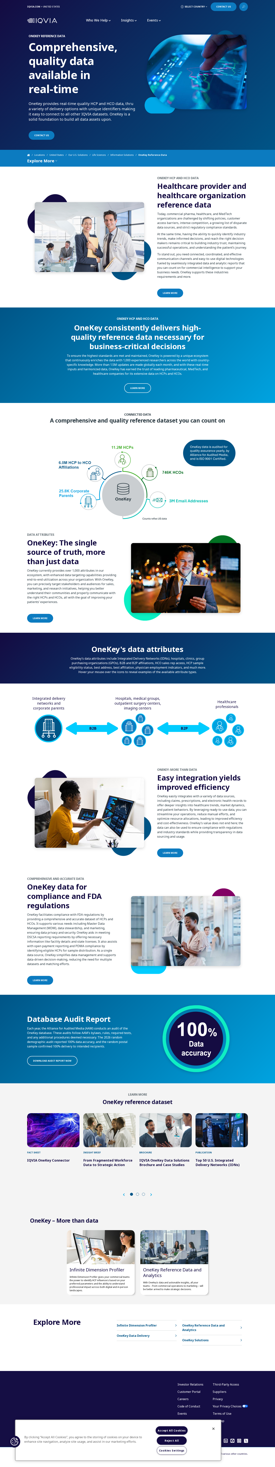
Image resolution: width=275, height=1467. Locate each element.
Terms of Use (222, 1414)
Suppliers (219, 1392)
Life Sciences (99, 155)
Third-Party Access (226, 1384)
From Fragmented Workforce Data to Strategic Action (107, 1162)
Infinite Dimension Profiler (97, 1270)
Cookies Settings (172, 1450)
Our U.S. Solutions (78, 155)
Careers (183, 1399)
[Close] (213, 1429)
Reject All (172, 1440)
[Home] (30, 155)
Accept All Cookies (172, 1430)
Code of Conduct (189, 1406)
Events (182, 1414)
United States (56, 155)
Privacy (218, 1399)
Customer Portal (189, 1392)
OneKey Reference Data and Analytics (172, 1272)
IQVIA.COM (33, 6)
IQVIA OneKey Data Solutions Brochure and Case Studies (164, 1162)
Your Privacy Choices (227, 1406)
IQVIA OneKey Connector (48, 1160)
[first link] (53, 1130)
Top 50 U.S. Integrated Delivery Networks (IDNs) (217, 1162)
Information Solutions (122, 155)
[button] (126, 1195)
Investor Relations (190, 1384)
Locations (39, 155)
